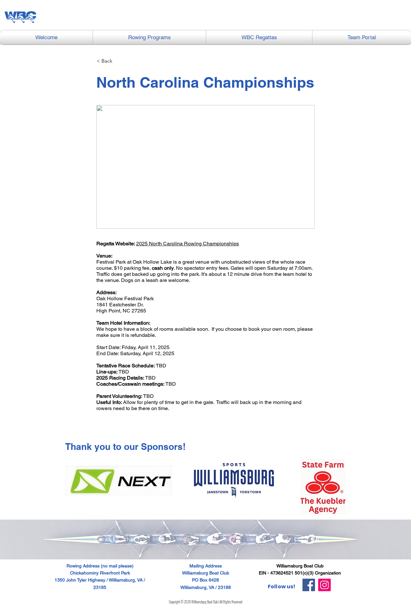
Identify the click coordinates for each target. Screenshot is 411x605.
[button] (149, 37)
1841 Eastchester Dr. (120, 305)
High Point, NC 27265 (121, 311)
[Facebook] (308, 585)
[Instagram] (324, 585)
